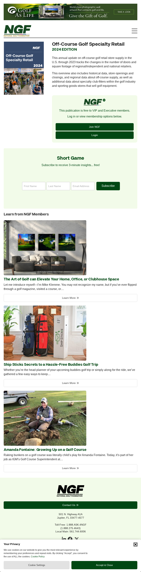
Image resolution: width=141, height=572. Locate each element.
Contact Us (68, 505)
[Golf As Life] (70, 19)
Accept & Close (104, 565)
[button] (135, 544)
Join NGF (94, 126)
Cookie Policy (38, 556)
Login (94, 135)
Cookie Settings (36, 565)
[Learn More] (45, 274)
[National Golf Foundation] (17, 35)
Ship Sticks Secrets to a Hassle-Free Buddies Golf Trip (51, 364)
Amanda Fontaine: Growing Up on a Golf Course (45, 450)
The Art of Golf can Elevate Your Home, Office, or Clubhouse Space (61, 279)
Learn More (69, 297)
